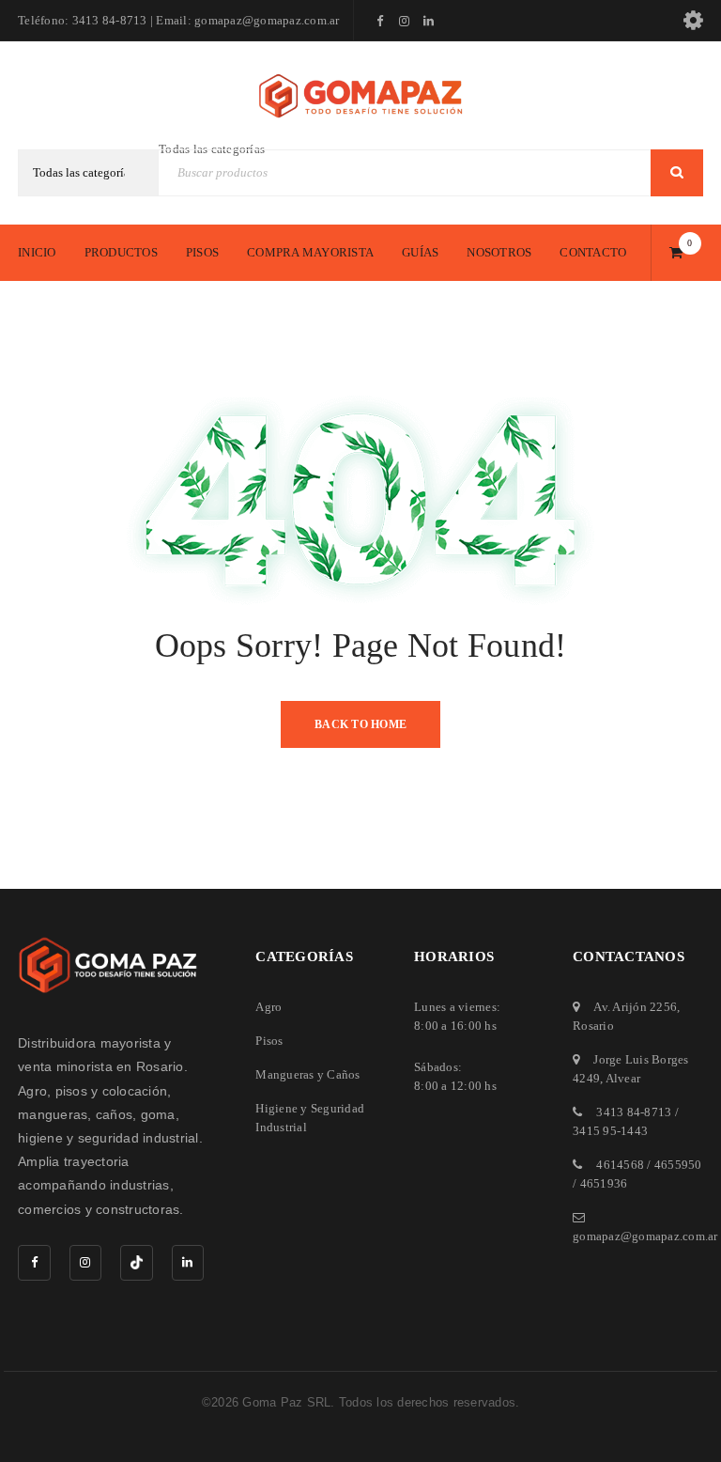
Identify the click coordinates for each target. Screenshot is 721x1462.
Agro (268, 1007)
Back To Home (360, 724)
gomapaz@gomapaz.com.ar (645, 1236)
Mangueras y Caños (307, 1074)
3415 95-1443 (610, 1131)
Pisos (269, 1041)
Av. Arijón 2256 (635, 1007)
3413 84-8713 (633, 1112)
